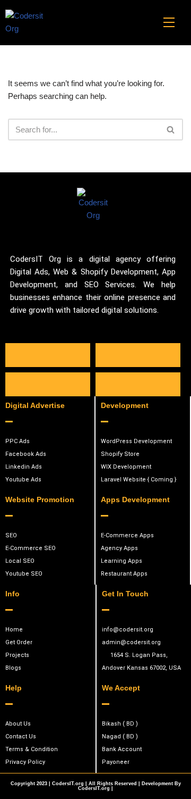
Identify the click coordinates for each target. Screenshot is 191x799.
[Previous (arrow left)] (18, 399)
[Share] (132, 11)
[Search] (171, 129)
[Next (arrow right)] (172, 399)
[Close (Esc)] (156, 11)
